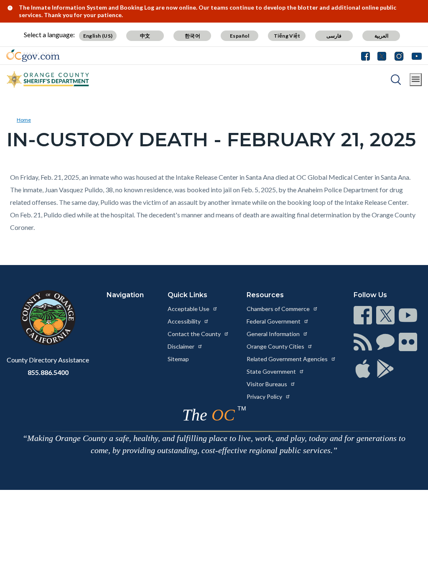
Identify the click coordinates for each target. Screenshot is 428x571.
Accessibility (185, 321)
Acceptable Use (189, 308)
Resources (265, 295)
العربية (381, 36)
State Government (272, 371)
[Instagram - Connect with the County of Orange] (399, 55)
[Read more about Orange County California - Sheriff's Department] (48, 79)
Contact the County (195, 333)
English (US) (98, 36)
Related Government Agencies (288, 358)
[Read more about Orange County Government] (33, 55)
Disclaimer (182, 346)
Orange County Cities (276, 346)
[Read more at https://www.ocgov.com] (48, 317)
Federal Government (274, 321)
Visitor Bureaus (267, 383)
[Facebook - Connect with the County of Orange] (367, 55)
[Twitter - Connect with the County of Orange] (382, 55)
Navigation (125, 295)
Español (240, 36)
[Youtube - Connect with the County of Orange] (415, 55)
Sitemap (178, 358)
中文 (145, 36)
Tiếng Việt (287, 36)
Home (24, 120)
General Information (274, 333)
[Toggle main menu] (416, 79)
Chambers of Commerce (279, 308)
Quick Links (187, 295)
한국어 (192, 36)
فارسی (333, 36)
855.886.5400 (48, 372)
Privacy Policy (265, 396)
